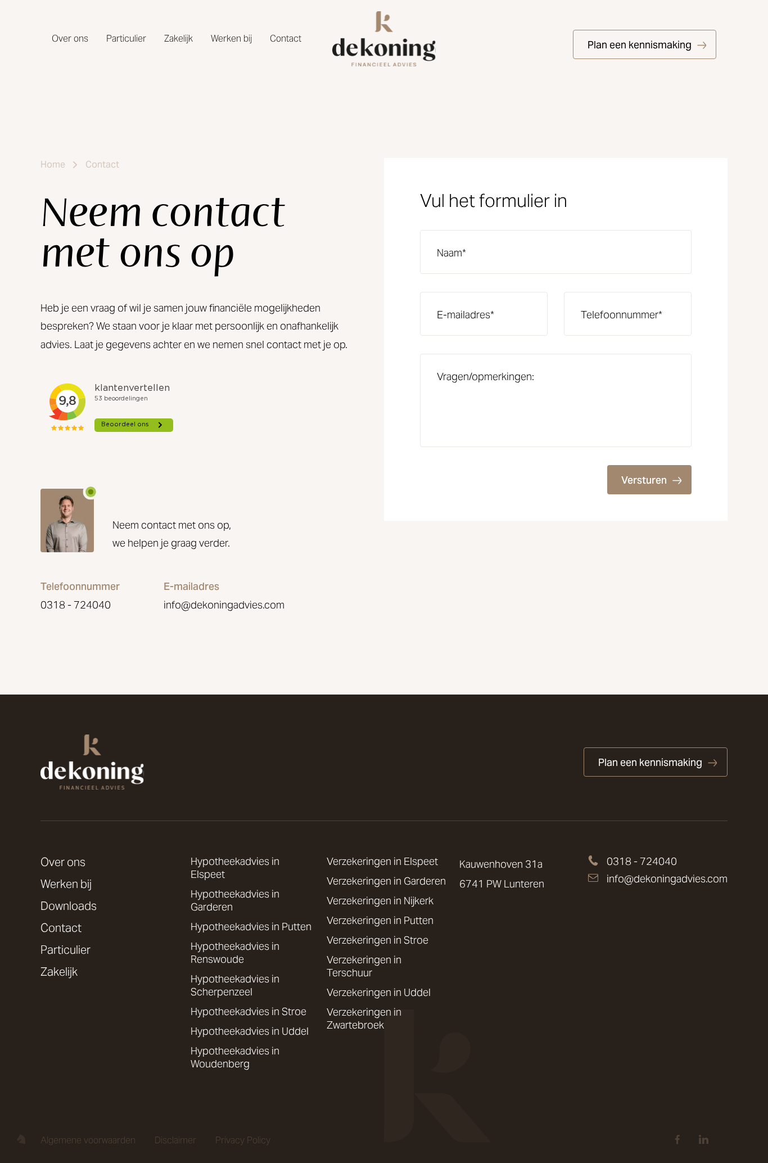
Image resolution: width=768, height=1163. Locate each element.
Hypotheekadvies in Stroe (248, 1011)
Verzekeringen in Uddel (379, 992)
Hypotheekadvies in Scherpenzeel (235, 985)
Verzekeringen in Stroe (377, 940)
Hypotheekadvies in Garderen (235, 900)
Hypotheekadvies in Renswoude (235, 953)
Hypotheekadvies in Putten (251, 926)
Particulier (126, 38)
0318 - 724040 (75, 605)
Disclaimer (175, 1140)
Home (52, 164)
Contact (285, 38)
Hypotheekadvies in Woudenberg (235, 1057)
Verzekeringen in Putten (380, 920)
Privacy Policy (242, 1140)
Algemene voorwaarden (87, 1140)
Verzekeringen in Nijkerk (380, 900)
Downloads (68, 906)
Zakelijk (178, 38)
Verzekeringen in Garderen (386, 880)
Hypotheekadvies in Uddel (250, 1031)
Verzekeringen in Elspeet (382, 861)
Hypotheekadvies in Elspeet (235, 868)
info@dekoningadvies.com (224, 605)
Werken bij (231, 38)
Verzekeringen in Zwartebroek (364, 1018)
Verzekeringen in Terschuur (364, 966)
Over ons (70, 38)
